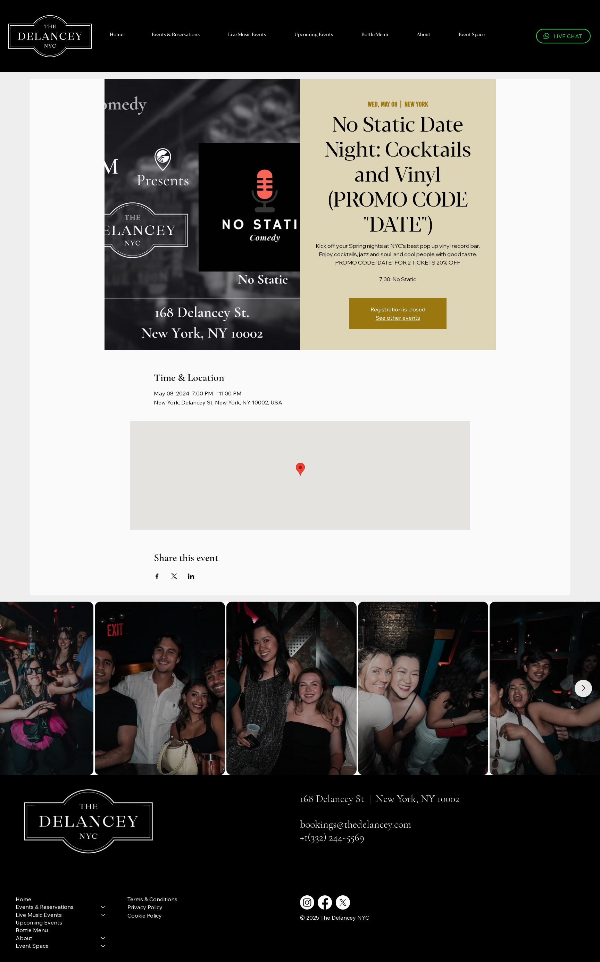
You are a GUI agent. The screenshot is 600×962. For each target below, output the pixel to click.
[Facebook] (325, 902)
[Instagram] (307, 902)
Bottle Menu (32, 930)
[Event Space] (103, 946)
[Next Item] (583, 688)
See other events (398, 317)
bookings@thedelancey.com (355, 824)
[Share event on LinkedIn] (191, 576)
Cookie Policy (144, 915)
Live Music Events (39, 914)
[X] (343, 902)
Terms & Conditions (152, 899)
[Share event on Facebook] (157, 576)
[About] (103, 938)
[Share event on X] (174, 576)
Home (23, 899)
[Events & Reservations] (103, 907)
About (24, 938)
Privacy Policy (144, 907)
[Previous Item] (16, 688)
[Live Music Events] (103, 915)
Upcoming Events (39, 922)
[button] (175, 33)
